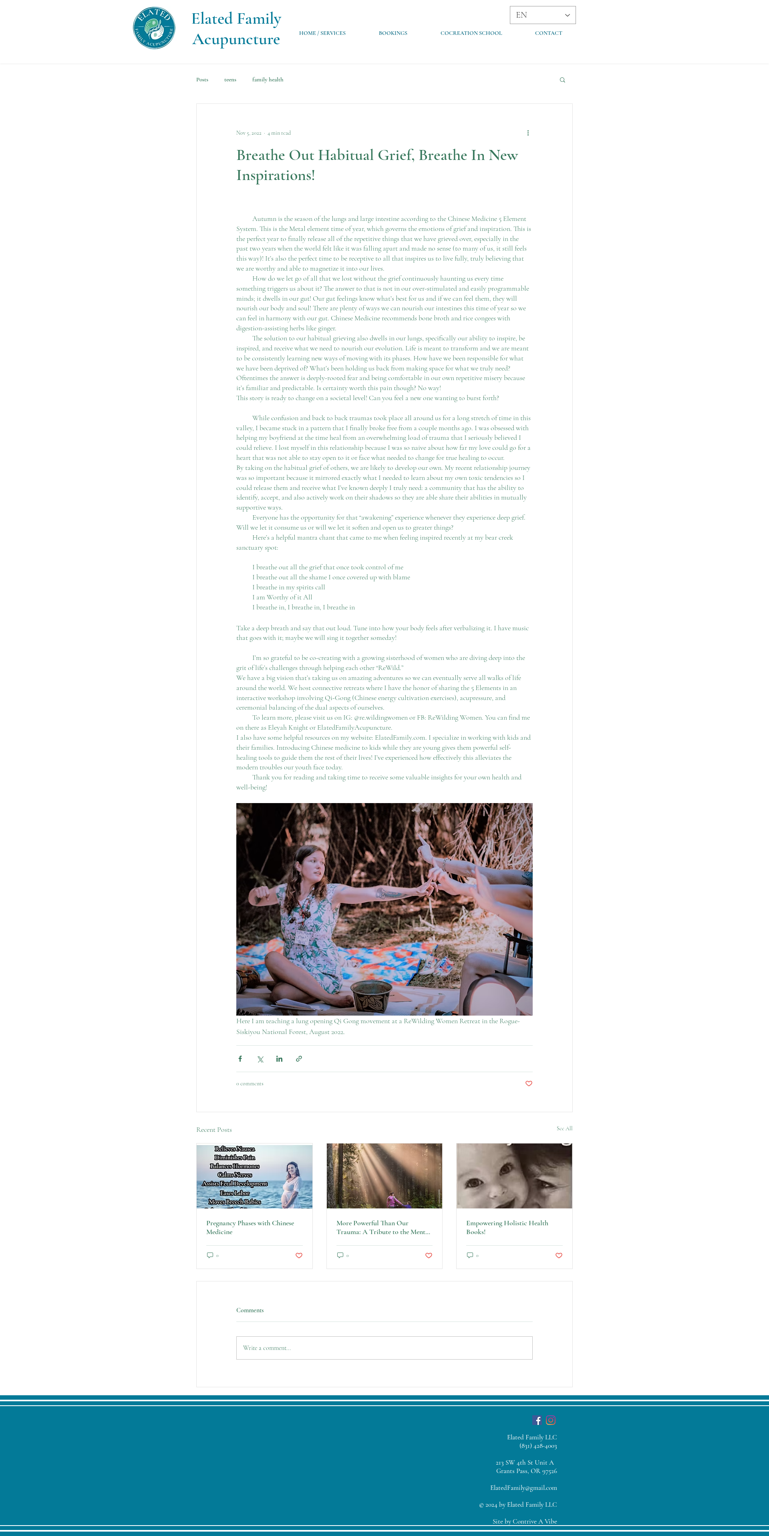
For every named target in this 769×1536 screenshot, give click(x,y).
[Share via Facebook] (240, 1058)
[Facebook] (537, 1420)
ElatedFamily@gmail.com (523, 1487)
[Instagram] (551, 1420)
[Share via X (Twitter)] (260, 1058)
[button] (562, 79)
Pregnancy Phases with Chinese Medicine (250, 1227)
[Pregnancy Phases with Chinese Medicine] (254, 1175)
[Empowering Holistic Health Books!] (514, 1175)
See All (565, 1128)
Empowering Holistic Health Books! (507, 1227)
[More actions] (528, 133)
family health (268, 79)
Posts (202, 79)
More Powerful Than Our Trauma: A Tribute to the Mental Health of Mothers (383, 1227)
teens (230, 79)
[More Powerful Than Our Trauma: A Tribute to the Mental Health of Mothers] (385, 1175)
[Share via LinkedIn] (279, 1058)
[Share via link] (299, 1058)
